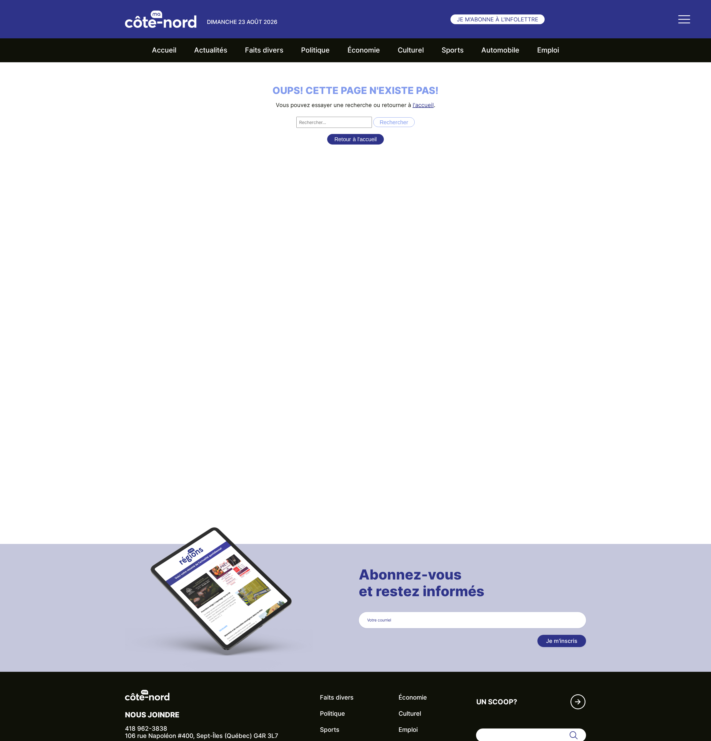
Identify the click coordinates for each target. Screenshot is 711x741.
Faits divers (264, 50)
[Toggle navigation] (684, 19)
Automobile (500, 50)
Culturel (411, 50)
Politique (315, 50)
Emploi (548, 50)
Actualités (210, 50)
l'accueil (423, 105)
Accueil (164, 50)
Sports (453, 50)
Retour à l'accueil (355, 139)
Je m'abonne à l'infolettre (497, 19)
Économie (363, 50)
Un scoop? (496, 702)
